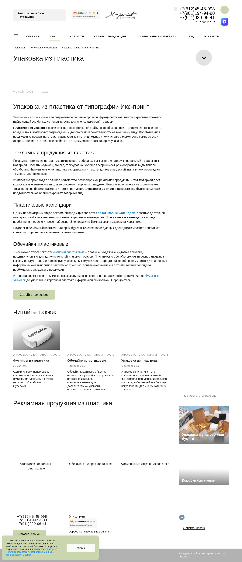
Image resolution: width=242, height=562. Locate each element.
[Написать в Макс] (224, 22)
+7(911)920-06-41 (197, 17)
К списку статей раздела (200, 395)
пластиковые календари (116, 213)
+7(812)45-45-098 (197, 8)
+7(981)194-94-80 (197, 13)
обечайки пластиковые (69, 252)
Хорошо (81, 547)
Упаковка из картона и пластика (38, 354)
